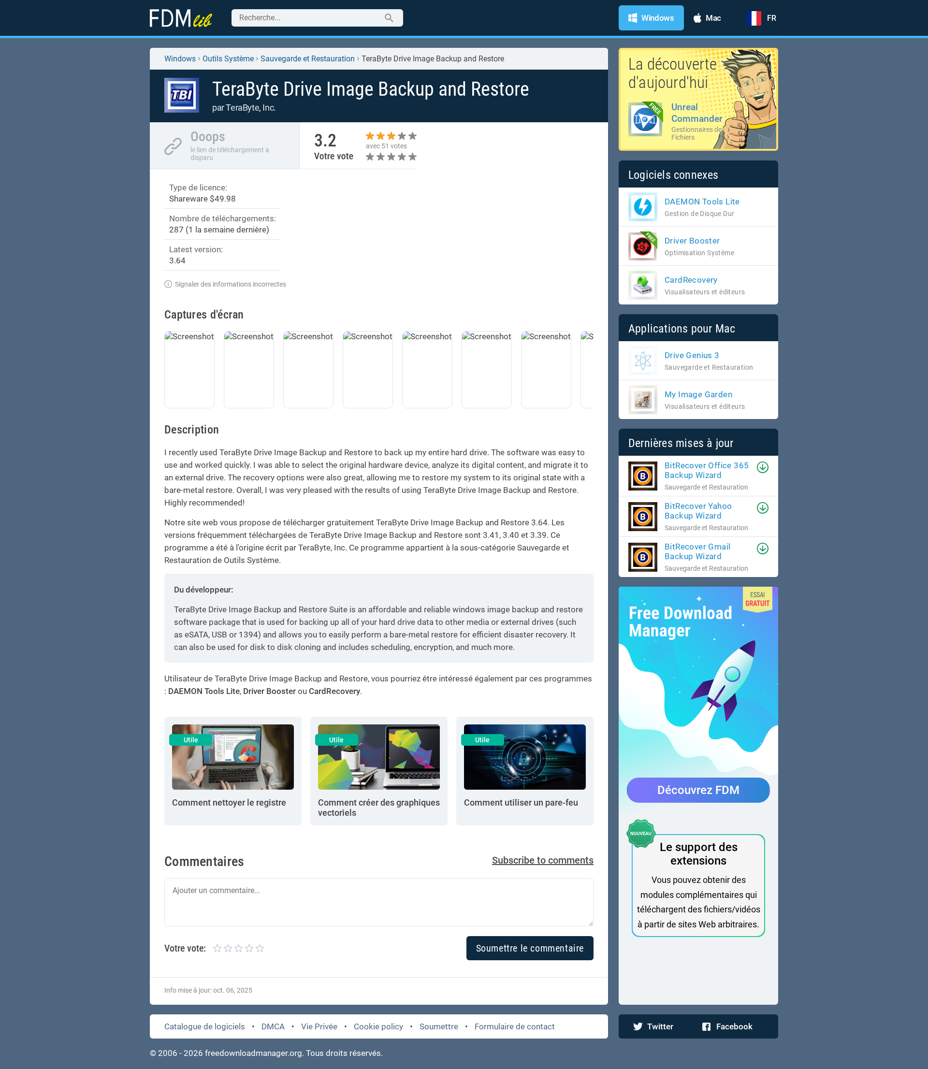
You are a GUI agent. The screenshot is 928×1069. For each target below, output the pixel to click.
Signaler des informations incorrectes (230, 284)
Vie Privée (319, 1026)
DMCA (273, 1026)
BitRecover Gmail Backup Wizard (697, 551)
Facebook (734, 1026)
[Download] (762, 467)
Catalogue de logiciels (204, 1026)
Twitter (660, 1026)
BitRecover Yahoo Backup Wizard (698, 510)
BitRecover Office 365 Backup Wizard (707, 470)
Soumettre (439, 1026)
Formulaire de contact (515, 1026)
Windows (180, 58)
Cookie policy (378, 1026)
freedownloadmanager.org (253, 1053)
